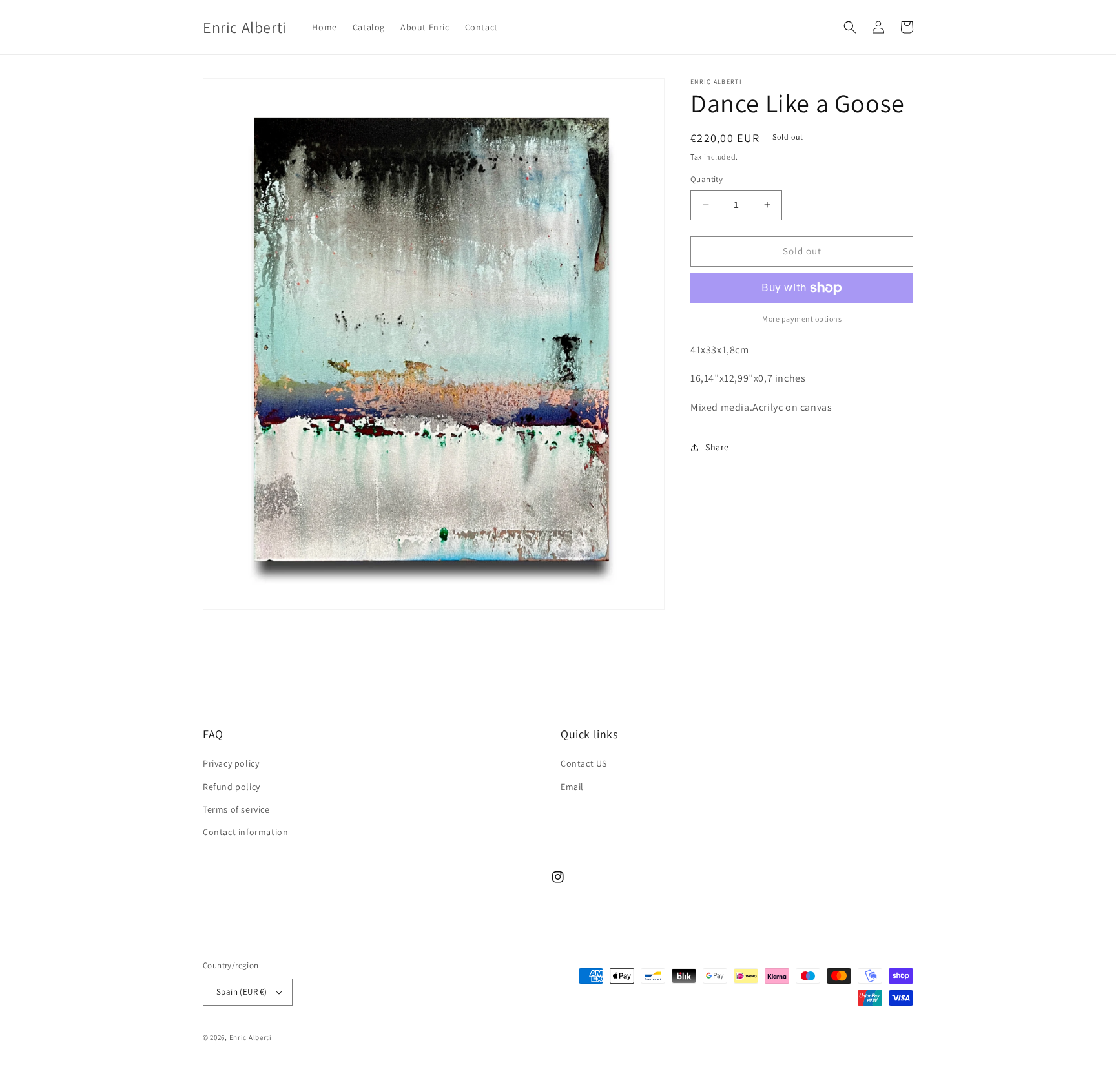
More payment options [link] (802, 319)
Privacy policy (231, 763)
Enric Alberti (250, 1037)
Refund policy (231, 786)
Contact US (584, 763)
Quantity (706, 179)
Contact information (245, 832)
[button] (850, 27)
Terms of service (236, 809)
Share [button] (717, 447)
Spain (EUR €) (241, 991)
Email (572, 786)
